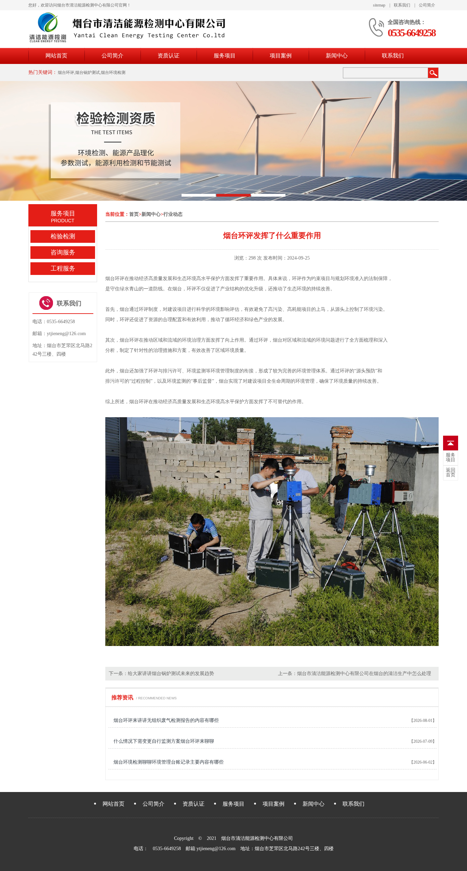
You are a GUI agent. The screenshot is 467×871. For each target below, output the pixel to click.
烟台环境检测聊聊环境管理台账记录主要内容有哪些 (169, 762)
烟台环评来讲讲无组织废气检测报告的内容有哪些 (166, 720)
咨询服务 (63, 252)
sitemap (379, 5)
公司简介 (427, 5)
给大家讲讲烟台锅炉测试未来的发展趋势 (171, 673)
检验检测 (63, 236)
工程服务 (63, 268)
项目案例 (281, 55)
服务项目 (225, 55)
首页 (134, 214)
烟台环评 (114, 278)
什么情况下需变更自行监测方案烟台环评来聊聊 (164, 741)
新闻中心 (337, 55)
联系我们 (402, 5)
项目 (450, 457)
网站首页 (56, 55)
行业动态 (173, 214)
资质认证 (168, 55)
